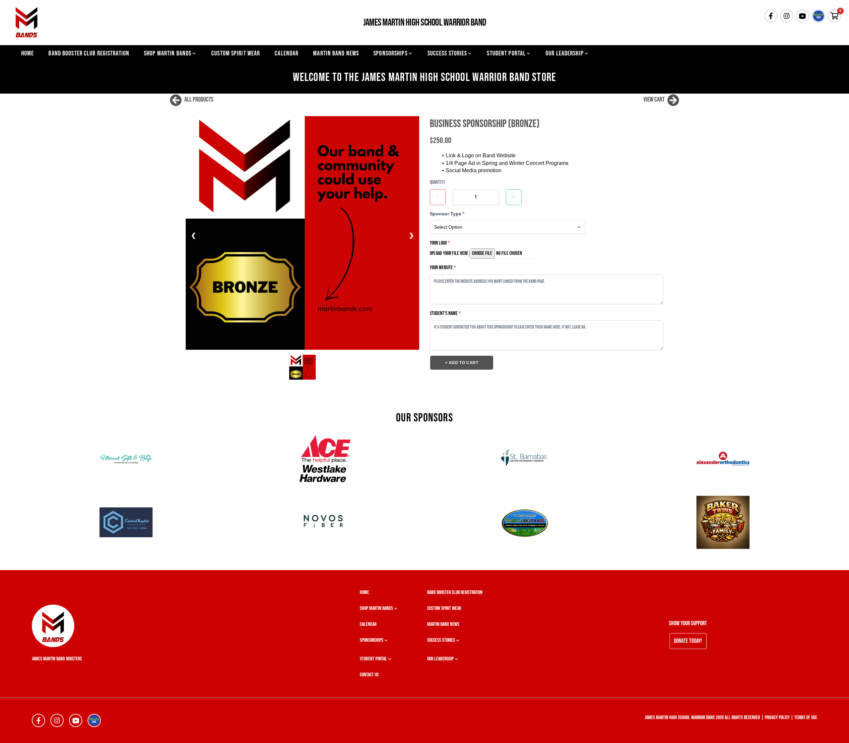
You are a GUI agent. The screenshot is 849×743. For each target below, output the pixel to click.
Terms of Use (805, 717)
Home (27, 53)
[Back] (176, 100)
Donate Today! (688, 640)
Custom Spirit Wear (235, 53)
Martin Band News (336, 53)
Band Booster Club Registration (88, 53)
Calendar (286, 53)
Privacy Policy (777, 717)
